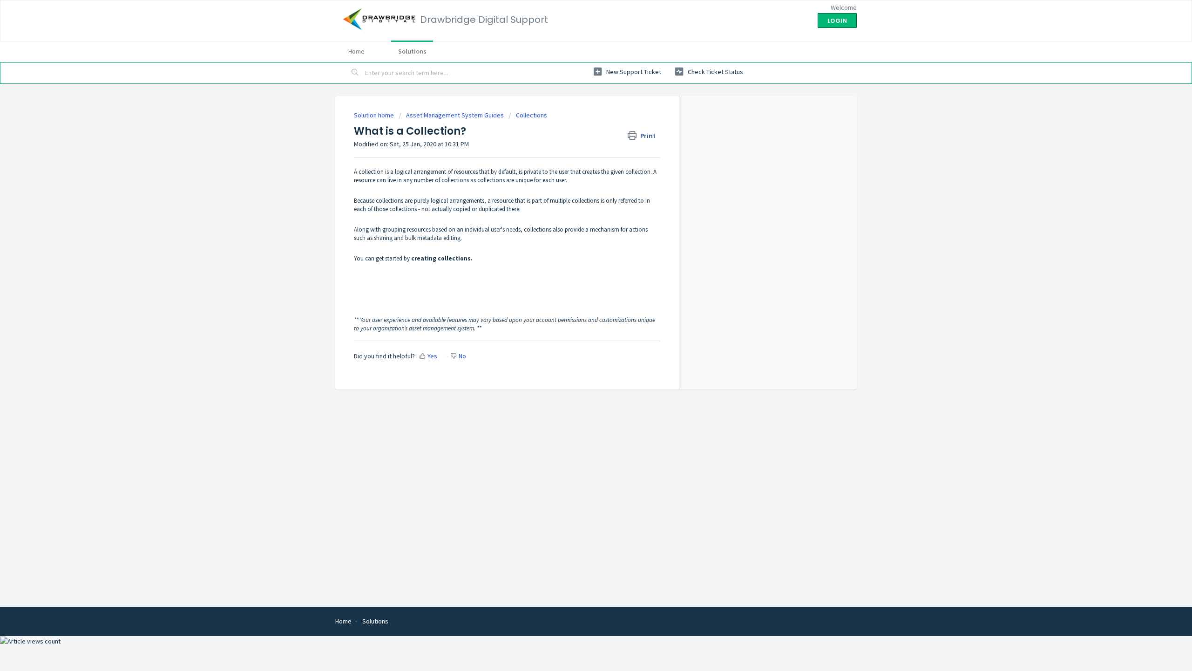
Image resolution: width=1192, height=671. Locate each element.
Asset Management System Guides (455, 115)
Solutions (412, 51)
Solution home (374, 115)
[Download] (578, 216)
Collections (531, 115)
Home (356, 51)
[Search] (355, 73)
